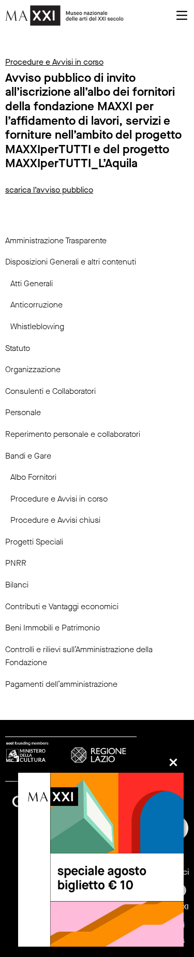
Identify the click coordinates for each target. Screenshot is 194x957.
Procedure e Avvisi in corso (54, 61)
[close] (173, 762)
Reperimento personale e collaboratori (72, 434)
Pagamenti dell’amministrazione (61, 684)
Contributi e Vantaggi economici (61, 606)
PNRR (15, 562)
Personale (23, 412)
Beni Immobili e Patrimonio (52, 627)
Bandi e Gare (28, 455)
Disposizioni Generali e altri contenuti (70, 261)
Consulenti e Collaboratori (50, 391)
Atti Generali (31, 283)
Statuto (17, 348)
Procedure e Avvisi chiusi (55, 519)
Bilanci (16, 584)
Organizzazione (33, 369)
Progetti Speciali (34, 541)
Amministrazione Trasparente (56, 240)
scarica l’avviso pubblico (49, 189)
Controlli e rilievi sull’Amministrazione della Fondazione (79, 656)
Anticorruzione (36, 304)
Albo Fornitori (33, 477)
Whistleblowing (37, 326)
